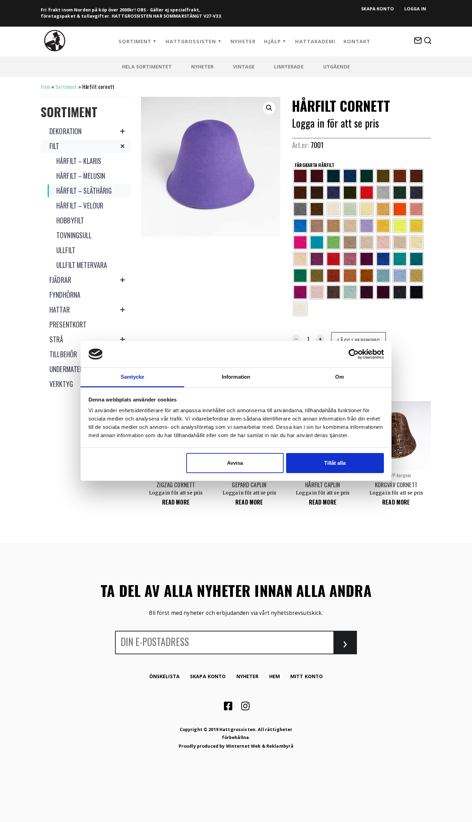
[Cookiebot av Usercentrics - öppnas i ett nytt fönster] (353, 354)
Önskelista (164, 676)
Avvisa (235, 463)
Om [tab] (339, 377)
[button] (269, 108)
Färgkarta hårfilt (314, 165)
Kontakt (356, 41)
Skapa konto (377, 9)
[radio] (300, 176)
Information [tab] (236, 377)
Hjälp (272, 41)
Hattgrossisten (191, 41)
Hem (45, 86)
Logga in (415, 9)
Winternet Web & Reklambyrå (260, 746)
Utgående (336, 66)
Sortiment (135, 41)
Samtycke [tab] (132, 377)
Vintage (244, 66)
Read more (176, 502)
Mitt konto (306, 676)
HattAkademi (315, 41)
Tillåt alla (335, 463)
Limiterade (288, 66)
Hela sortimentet (147, 66)
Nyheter (243, 41)
